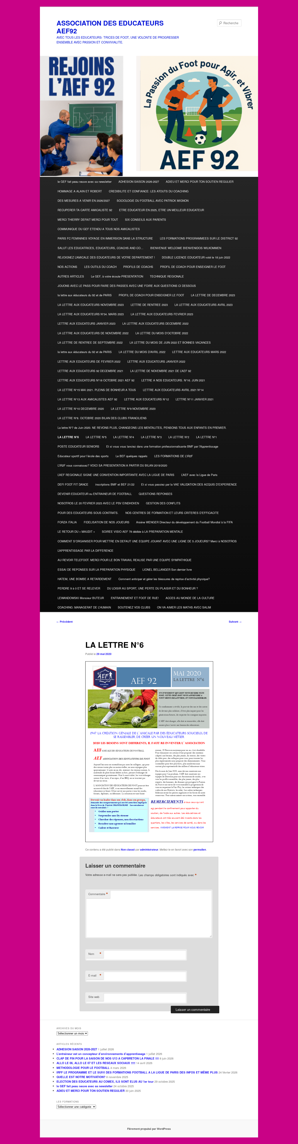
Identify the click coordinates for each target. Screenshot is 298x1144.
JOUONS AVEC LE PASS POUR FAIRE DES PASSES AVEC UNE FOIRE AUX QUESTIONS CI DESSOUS (127, 286)
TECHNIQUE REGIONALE (167, 276)
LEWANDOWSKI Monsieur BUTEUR (81, 598)
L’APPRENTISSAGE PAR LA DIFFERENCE (85, 550)
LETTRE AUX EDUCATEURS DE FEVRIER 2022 (89, 361)
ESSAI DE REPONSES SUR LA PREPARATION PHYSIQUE (96, 569)
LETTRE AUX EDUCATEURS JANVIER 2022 (156, 361)
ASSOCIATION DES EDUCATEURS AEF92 (110, 26)
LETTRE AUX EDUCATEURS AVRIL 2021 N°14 (173, 390)
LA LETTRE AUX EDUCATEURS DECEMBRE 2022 (155, 323)
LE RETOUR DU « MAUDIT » (76, 531)
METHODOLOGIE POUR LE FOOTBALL (83, 1068)
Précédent (65, 622)
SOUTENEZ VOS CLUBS (134, 607)
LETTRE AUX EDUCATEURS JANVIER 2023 (86, 323)
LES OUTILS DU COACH (100, 267)
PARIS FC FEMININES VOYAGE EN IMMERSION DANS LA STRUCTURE (105, 238)
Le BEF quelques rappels (131, 456)
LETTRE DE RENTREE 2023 (149, 305)
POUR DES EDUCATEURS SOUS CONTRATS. (88, 513)
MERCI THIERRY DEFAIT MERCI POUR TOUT (88, 219)
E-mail (94, 975)
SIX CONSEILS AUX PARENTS (145, 219)
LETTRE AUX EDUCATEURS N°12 (146, 399)
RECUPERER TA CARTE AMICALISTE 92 (85, 210)
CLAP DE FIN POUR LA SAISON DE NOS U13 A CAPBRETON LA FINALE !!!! (108, 1058)
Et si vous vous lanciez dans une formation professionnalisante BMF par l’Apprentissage (162, 446)
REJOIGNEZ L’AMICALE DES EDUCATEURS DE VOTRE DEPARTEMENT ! (106, 257)
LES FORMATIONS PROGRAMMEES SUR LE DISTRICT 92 (199, 238)
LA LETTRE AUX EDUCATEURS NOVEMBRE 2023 (91, 305)
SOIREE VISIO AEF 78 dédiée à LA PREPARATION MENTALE (142, 531)
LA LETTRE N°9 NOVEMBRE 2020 (133, 409)
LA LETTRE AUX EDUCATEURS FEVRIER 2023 (162, 314)
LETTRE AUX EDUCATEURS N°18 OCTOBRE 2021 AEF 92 (96, 380)
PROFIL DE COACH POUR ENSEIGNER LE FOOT (193, 267)
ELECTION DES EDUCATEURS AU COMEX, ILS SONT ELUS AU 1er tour (105, 1081)
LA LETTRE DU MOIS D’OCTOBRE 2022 (161, 333)
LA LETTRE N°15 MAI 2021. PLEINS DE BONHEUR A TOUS (97, 390)
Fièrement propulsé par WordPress (149, 1129)
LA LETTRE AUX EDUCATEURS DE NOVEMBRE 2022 (93, 333)
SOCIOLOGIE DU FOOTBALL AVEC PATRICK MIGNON (152, 200)
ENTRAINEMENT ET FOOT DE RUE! (135, 598)
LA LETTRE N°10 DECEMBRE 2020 (81, 409)
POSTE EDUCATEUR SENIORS (78, 446)
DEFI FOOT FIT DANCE (73, 484)
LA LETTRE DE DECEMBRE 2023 (213, 295)
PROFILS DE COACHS (138, 267)
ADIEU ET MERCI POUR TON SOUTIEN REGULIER (199, 181)
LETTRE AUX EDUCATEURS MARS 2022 (199, 352)
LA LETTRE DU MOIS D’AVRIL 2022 (142, 352)
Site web (93, 997)
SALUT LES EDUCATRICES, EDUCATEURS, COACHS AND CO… (100, 248)
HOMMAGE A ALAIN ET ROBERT (80, 191)
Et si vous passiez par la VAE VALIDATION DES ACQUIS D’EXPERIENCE (189, 484)
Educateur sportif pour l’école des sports (83, 456)
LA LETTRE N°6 (68, 437)
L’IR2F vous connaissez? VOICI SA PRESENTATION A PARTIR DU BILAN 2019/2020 (112, 465)
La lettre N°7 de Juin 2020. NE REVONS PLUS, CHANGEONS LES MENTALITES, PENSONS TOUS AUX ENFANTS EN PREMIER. (142, 428)
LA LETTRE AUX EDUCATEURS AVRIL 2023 (204, 305)
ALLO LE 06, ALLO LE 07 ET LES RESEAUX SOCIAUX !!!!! (96, 1063)
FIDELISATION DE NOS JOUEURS (106, 522)
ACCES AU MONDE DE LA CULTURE (190, 598)
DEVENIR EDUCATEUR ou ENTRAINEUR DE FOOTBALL (95, 494)
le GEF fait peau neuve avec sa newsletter (84, 181)
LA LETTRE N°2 (178, 437)
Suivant (235, 622)
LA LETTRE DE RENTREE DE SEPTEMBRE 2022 (90, 342)
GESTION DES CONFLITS (163, 503)
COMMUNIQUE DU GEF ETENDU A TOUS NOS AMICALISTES (99, 229)
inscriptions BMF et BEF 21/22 (114, 484)
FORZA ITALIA (67, 522)
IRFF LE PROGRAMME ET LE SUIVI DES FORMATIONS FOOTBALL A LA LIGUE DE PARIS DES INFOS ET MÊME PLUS (137, 1072)
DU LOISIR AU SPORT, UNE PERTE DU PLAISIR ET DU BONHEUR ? (152, 588)
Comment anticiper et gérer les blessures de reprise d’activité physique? (164, 579)
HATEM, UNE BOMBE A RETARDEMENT (84, 579)
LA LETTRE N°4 (123, 437)
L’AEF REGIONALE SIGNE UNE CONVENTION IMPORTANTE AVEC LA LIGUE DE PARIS (116, 475)
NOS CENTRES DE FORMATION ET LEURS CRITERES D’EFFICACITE (172, 513)
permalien (200, 849)
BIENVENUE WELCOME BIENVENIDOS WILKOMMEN (185, 248)
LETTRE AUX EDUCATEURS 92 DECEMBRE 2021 (90, 371)
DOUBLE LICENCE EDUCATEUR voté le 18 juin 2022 (196, 257)
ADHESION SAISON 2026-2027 (138, 181)
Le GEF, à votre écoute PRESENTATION (117, 276)
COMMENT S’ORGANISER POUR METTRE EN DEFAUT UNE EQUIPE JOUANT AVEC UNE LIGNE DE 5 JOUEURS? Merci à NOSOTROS (147, 541)
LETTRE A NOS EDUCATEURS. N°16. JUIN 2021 (173, 380)
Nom (94, 953)
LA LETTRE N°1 (206, 437)
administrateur (149, 849)
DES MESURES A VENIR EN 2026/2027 (84, 200)
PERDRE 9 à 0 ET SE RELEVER (79, 588)
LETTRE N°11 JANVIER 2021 (195, 399)
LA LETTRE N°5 (96, 437)
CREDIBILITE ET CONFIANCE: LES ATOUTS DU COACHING (148, 191)
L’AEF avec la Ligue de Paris (199, 475)
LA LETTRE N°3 (151, 437)
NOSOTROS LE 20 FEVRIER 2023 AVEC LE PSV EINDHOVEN (98, 503)
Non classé (128, 849)
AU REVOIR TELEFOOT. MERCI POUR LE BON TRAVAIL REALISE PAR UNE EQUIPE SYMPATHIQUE (125, 560)
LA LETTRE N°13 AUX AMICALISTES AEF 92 (87, 399)
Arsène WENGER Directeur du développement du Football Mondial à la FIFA (184, 522)
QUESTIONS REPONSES (155, 494)
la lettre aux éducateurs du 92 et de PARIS (85, 295)
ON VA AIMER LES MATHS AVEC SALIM (184, 607)
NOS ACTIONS (67, 267)
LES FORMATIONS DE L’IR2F (173, 456)
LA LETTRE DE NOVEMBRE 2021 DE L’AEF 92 (160, 371)
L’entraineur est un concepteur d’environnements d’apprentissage (101, 1054)
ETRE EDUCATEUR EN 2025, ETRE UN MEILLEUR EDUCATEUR (161, 210)
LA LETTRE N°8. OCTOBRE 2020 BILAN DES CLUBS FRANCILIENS (102, 418)
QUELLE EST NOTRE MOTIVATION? (81, 1077)
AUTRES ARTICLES (71, 276)
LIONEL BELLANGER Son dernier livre (167, 569)
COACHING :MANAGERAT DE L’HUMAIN (84, 607)
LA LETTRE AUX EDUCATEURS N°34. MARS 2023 (91, 314)
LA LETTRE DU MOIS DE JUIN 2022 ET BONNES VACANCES (170, 342)
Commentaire (98, 894)
